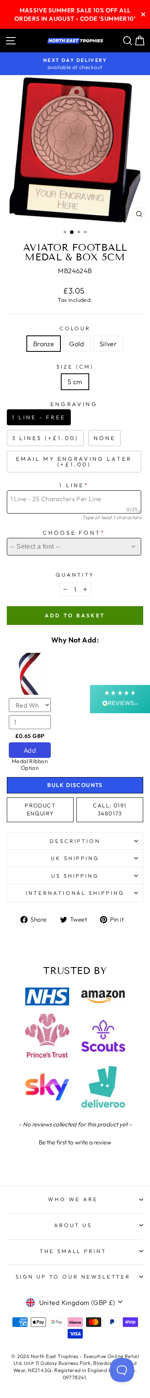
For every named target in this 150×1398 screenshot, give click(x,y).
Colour (75, 328)
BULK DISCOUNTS (75, 785)
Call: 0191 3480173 (109, 809)
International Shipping (75, 893)
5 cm (75, 381)
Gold (76, 343)
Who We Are (73, 1199)
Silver (108, 343)
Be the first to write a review (75, 1142)
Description (75, 841)
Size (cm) (75, 366)
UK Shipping (75, 858)
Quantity (75, 574)
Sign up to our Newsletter (73, 1276)
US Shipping (75, 876)
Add (30, 750)
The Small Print (73, 1251)
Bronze (43, 343)
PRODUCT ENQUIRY (40, 809)
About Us (73, 1225)
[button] (75, 1141)
